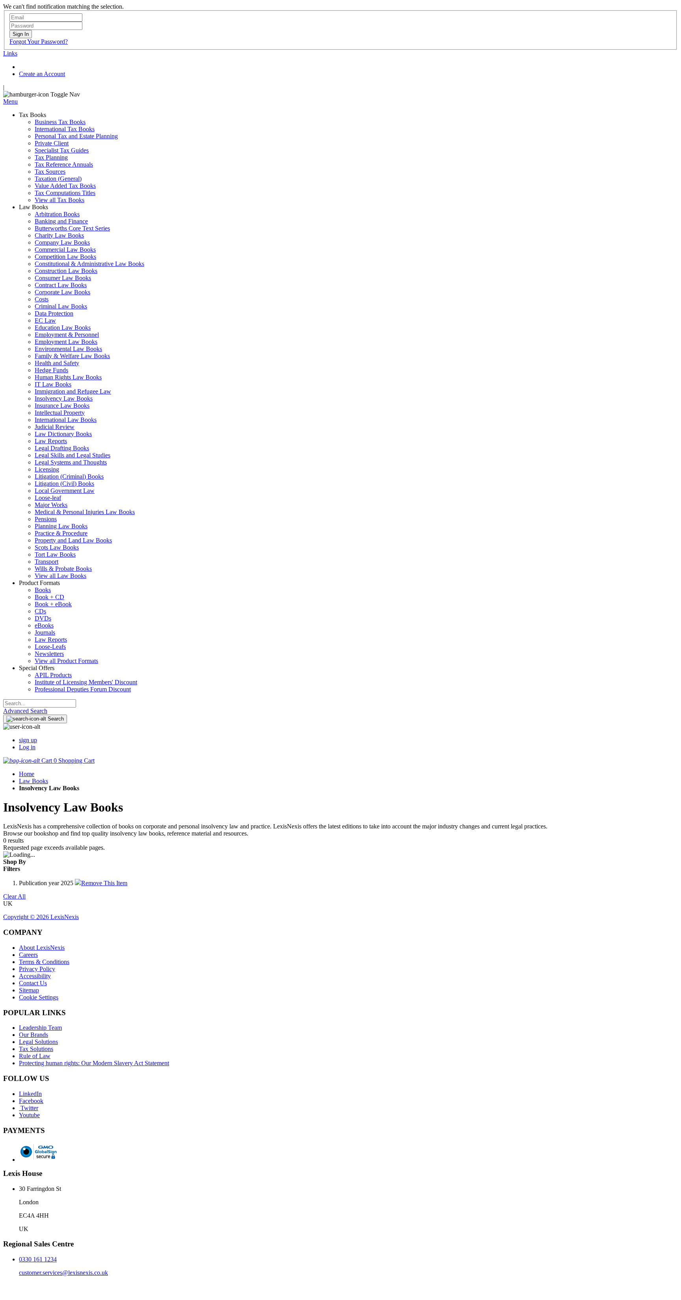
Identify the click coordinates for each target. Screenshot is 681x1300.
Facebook (31, 1101)
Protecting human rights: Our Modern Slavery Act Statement (94, 1063)
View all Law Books (60, 575)
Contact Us (33, 983)
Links (10, 53)
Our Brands (33, 1034)
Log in (27, 747)
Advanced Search (25, 711)
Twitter (28, 1108)
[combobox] (39, 703)
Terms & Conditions (44, 961)
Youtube (29, 1115)
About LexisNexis (42, 947)
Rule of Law (34, 1056)
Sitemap (29, 990)
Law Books (33, 781)
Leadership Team (40, 1027)
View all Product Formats (66, 660)
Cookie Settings (38, 997)
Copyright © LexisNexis (41, 917)
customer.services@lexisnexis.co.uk (63, 1272)
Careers (28, 954)
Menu (10, 101)
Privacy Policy (37, 969)
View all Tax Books (59, 200)
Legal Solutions (38, 1041)
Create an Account (42, 74)
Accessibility (35, 976)
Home (26, 774)
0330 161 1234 (38, 1259)
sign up (28, 740)
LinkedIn (30, 1093)
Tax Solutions (36, 1049)
